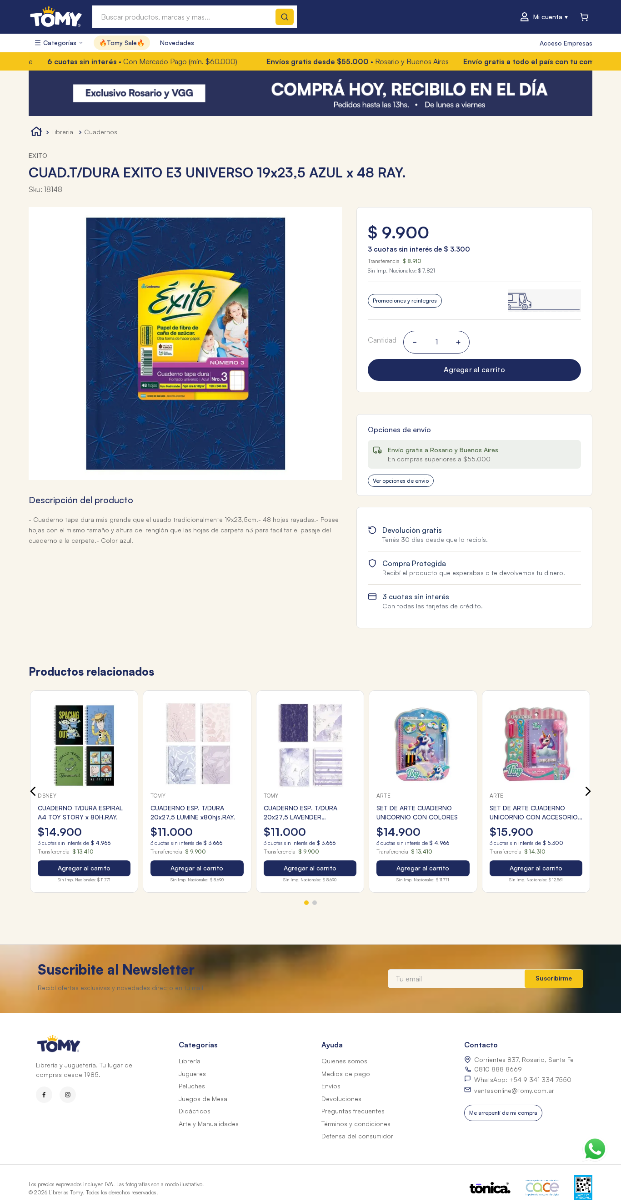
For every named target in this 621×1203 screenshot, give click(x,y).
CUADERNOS (100, 132)
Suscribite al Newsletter (116, 969)
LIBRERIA (62, 132)
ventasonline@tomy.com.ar (514, 1090)
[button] (474, 300)
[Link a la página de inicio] (36, 132)
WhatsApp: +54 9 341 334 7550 (522, 1079)
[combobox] (194, 16)
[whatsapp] (594, 1146)
